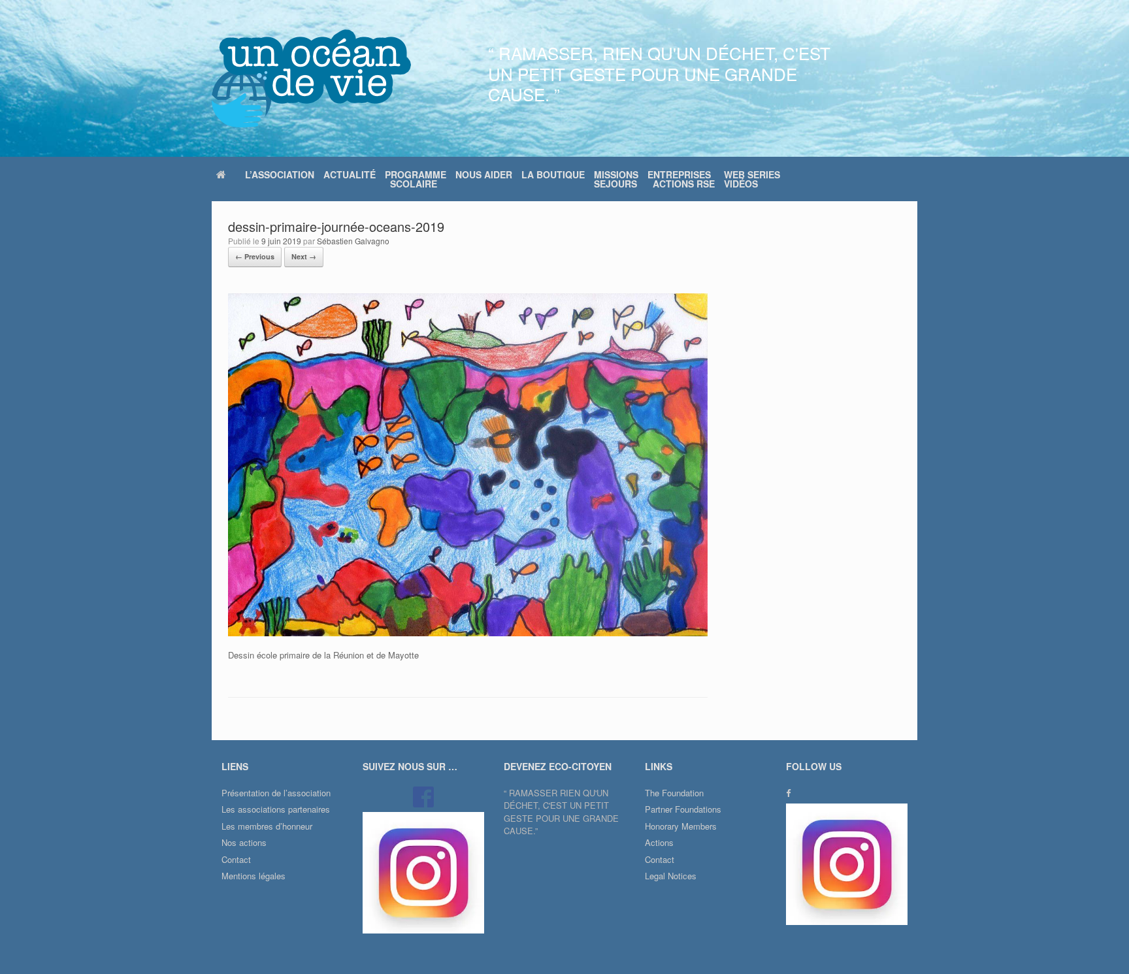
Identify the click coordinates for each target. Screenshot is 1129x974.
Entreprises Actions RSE (681, 179)
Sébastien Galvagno (353, 240)
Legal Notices (670, 875)
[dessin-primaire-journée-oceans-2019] (468, 632)
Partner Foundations (683, 809)
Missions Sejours (616, 179)
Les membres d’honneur (266, 826)
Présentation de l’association (276, 793)
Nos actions (244, 842)
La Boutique (553, 174)
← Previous (254, 256)
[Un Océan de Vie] (311, 78)
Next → (303, 256)
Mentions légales (253, 875)
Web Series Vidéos (752, 179)
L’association (279, 174)
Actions (659, 842)
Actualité (349, 174)
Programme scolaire (415, 179)
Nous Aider (483, 174)
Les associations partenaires (275, 809)
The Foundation (674, 793)
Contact (236, 859)
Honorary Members (681, 826)
